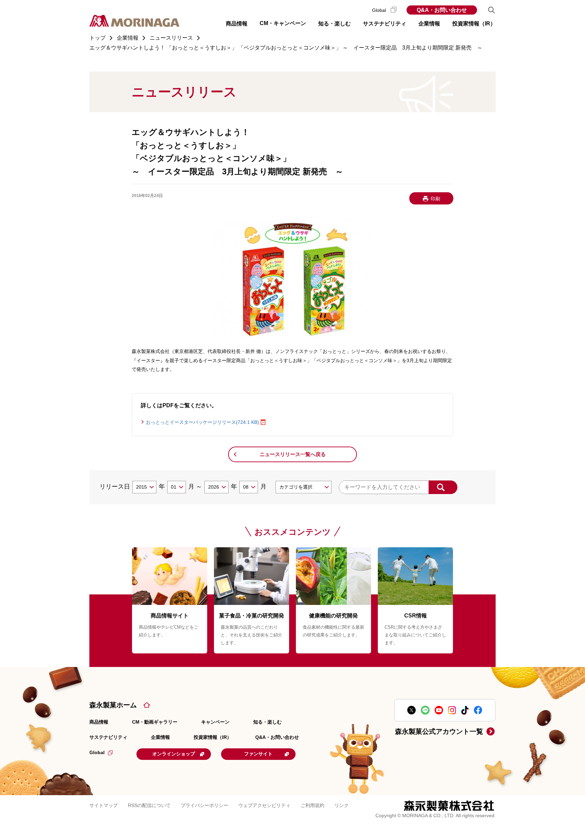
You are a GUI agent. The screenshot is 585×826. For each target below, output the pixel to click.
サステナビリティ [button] (384, 23)
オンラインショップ (173, 753)
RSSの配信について (149, 805)
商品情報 (98, 722)
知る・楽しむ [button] (334, 23)
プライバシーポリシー (204, 805)
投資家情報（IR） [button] (474, 23)
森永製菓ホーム (113, 705)
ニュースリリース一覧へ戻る (293, 454)
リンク (341, 805)
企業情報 (160, 737)
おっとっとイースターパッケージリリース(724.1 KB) (202, 422)
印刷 (435, 198)
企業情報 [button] (429, 23)
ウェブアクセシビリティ (264, 805)
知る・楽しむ (267, 722)
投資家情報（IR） (213, 737)
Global (379, 10)
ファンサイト (258, 753)
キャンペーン (215, 722)
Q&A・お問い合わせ (442, 10)
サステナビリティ (108, 737)
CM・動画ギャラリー (154, 722)
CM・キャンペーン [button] (283, 23)
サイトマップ (103, 805)
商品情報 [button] (236, 23)
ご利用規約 (312, 805)
